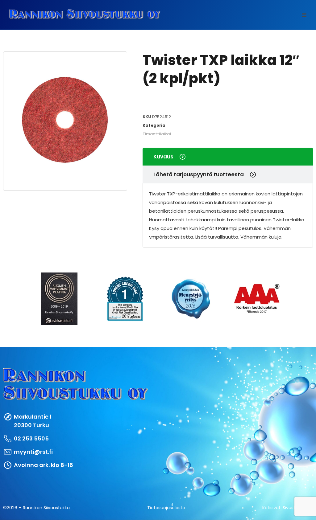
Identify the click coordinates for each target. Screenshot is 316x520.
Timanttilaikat (157, 134)
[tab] (228, 157)
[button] (304, 14)
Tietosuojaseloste (166, 508)
